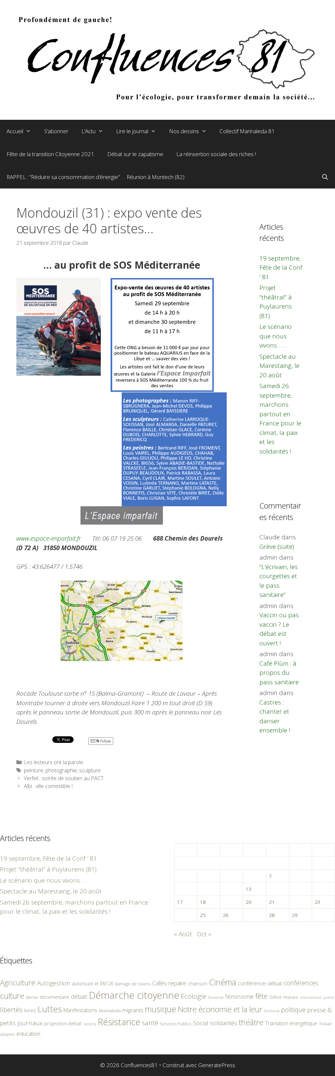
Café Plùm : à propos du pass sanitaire (279, 672)
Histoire (290, 997)
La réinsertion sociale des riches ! (216, 154)
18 (203, 902)
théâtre (251, 1022)
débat (79, 996)
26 (226, 915)
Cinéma (222, 982)
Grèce (275, 997)
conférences (301, 982)
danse (32, 997)
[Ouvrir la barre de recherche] (325, 177)
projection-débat (62, 1023)
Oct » (204, 934)
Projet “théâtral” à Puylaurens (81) (48, 869)
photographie (61, 770)
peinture (33, 770)
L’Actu (88, 131)
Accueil (15, 131)
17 (180, 902)
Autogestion (53, 983)
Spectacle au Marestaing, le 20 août (279, 365)
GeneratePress (216, 1065)
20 (249, 902)
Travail (325, 1024)
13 (249, 889)
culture (12, 995)
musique (160, 1008)
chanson (197, 983)
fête (261, 996)
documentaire (54, 997)
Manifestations (80, 1010)
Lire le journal (132, 131)
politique (293, 1009)
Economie (215, 997)
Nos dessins (184, 131)
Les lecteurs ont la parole (53, 762)
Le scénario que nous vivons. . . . (275, 336)
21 (272, 902)
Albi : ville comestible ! (48, 786)
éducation (28, 1033)
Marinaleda (110, 1010)
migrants (132, 1010)
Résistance (119, 1022)
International (311, 997)
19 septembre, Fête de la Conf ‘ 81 (280, 267)
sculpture (90, 770)
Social (200, 1023)
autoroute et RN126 (93, 983)
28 (272, 915)
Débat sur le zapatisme (135, 154)
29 (295, 915)
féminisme (239, 996)
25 (203, 915)
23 (318, 902)
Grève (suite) (276, 546)
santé (150, 1022)
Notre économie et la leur (220, 1009)
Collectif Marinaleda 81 (247, 131)
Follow (105, 741)
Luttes (50, 1009)
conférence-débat (260, 983)
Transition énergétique (291, 1023)
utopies (7, 1034)
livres (30, 1010)
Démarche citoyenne (134, 995)
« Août (183, 934)
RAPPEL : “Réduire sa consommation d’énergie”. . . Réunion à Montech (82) (96, 177)
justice (328, 997)
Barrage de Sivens (132, 984)
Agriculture (17, 982)
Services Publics (175, 1024)
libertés (11, 1009)
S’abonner (56, 131)
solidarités (223, 1023)
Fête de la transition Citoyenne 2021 (50, 154)
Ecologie (193, 996)
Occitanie (271, 1010)
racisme (89, 1023)
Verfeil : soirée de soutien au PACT (64, 778)
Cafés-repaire (169, 983)
